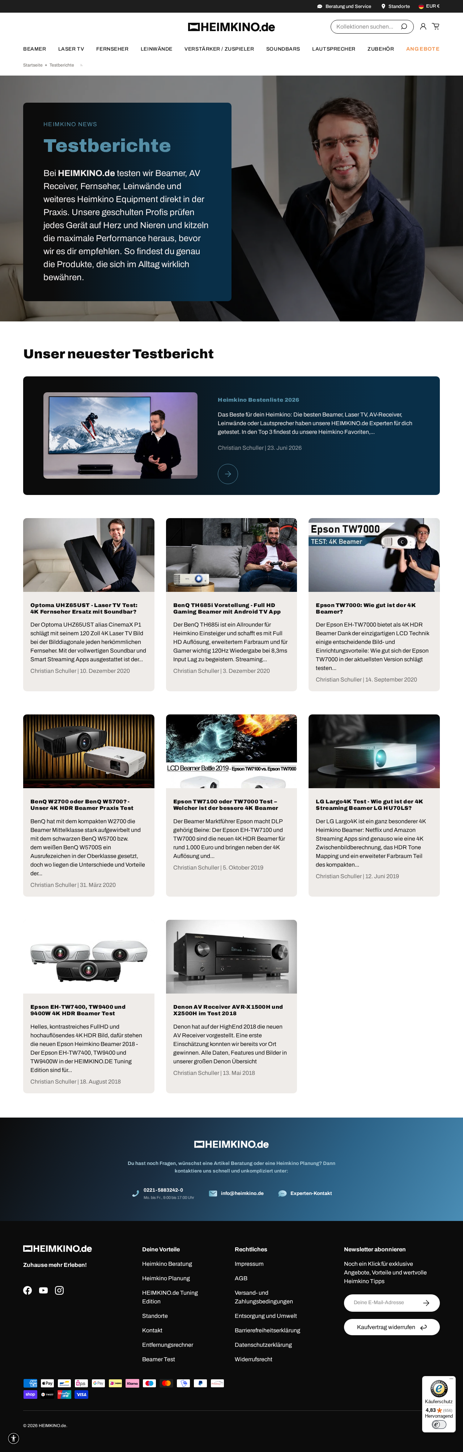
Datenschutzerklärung (263, 1345)
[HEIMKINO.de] (231, 26)
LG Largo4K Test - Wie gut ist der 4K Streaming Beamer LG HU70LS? (369, 805)
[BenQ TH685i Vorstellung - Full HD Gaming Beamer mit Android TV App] (231, 555)
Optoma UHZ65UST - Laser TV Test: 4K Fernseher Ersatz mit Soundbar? (84, 608)
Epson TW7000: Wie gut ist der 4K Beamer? (366, 608)
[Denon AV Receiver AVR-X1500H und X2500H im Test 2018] (231, 957)
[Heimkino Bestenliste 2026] (120, 435)
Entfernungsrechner (167, 1345)
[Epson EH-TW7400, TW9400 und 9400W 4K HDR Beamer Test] (88, 957)
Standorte (155, 1316)
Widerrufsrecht (253, 1359)
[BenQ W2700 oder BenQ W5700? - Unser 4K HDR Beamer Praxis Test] (88, 751)
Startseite (33, 65)
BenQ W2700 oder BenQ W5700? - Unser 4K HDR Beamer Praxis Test (81, 805)
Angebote (423, 49)
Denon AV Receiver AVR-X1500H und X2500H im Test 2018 (228, 1010)
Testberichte (62, 65)
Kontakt (152, 1330)
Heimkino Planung (166, 1278)
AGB (241, 1278)
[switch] (439, 1424)
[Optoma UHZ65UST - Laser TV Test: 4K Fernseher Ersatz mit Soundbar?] (88, 555)
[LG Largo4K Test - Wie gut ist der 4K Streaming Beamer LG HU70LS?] (374, 751)
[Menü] (451, 1380)
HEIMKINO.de (52, 1425)
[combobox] (372, 27)
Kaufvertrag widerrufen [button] (386, 1327)
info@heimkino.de (242, 1193)
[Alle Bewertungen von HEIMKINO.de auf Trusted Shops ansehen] (71, 1332)
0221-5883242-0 (163, 1190)
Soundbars (283, 49)
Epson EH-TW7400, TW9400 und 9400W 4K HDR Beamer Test (78, 1010)
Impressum (249, 1264)
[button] (435, 26)
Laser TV (71, 49)
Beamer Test (158, 1359)
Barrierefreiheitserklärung (267, 1330)
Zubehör (381, 49)
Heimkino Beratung (167, 1264)
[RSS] (81, 65)
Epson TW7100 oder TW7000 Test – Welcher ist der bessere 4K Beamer (226, 805)
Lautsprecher (334, 49)
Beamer (34, 49)
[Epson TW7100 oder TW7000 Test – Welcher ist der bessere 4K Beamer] (231, 751)
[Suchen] (404, 26)
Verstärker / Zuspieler (219, 49)
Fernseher (112, 49)
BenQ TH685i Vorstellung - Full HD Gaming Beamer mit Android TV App (227, 608)
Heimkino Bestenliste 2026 (259, 400)
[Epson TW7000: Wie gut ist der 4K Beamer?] (374, 555)
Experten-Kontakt (311, 1193)
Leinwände (157, 49)
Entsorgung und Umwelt (266, 1316)
